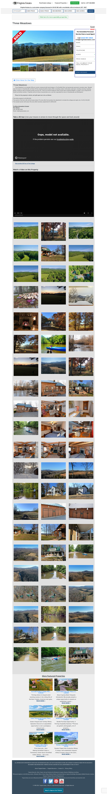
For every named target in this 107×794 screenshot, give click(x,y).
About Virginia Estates (40, 768)
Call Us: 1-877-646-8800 (88, 3)
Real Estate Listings (45, 3)
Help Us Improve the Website (53, 790)
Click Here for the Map (24, 80)
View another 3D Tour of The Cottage (25, 163)
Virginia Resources (52, 768)
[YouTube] (61, 783)
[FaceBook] (45, 783)
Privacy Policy (68, 768)
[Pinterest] (56, 783)
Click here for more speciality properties (53, 17)
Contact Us (61, 768)
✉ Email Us (74, 3)
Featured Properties (61, 3)
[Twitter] (50, 783)
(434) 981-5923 (87, 38)
